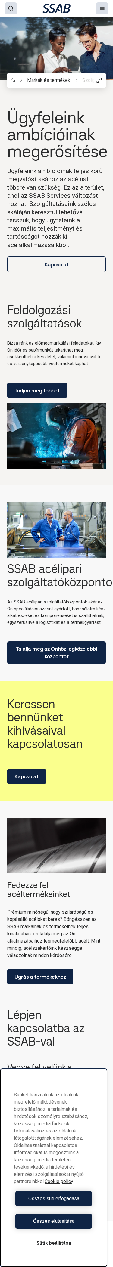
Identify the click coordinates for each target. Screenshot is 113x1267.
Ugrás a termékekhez (40, 976)
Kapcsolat (57, 264)
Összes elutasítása (53, 1221)
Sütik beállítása (53, 1243)
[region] (53, 1167)
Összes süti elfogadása (53, 1198)
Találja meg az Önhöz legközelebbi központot (56, 652)
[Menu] (102, 8)
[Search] (11, 8)
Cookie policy (59, 1181)
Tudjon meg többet (37, 390)
